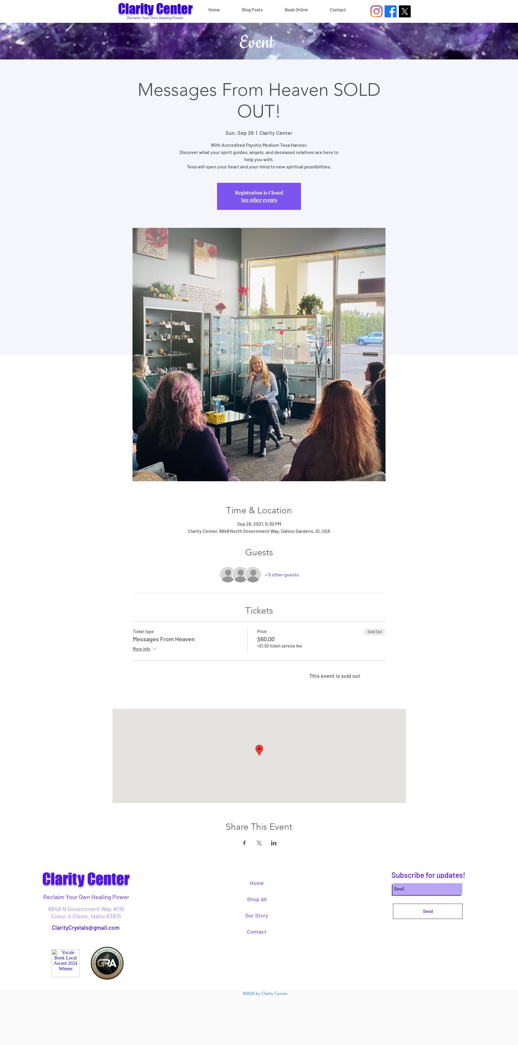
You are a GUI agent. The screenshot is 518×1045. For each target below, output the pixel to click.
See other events (259, 200)
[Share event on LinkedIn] (274, 843)
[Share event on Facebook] (244, 843)
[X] (405, 11)
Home (257, 883)
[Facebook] (391, 11)
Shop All (256, 899)
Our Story (257, 915)
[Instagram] (377, 11)
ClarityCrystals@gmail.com (86, 927)
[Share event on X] (259, 843)
